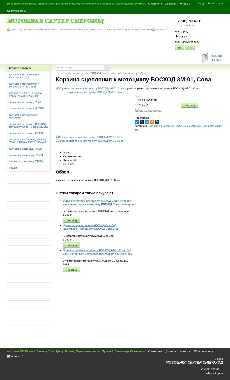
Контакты (185, 3)
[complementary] (218, 376)
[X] (142, 122)
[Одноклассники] (152, 122)
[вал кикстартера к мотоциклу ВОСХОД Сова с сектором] (97, 200)
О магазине (155, 3)
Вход (201, 3)
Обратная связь (16, 10)
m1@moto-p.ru (214, 373)
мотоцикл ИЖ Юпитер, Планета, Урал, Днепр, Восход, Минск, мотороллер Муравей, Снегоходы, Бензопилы (76, 3)
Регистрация (215, 3)
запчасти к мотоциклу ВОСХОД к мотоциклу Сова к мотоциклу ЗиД (103, 73)
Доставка (170, 3)
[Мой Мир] (147, 122)
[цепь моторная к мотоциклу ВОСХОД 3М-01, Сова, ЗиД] (97, 250)
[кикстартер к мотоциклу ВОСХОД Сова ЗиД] (89, 225)
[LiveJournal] (157, 122)
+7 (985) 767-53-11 (189, 21)
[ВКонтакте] (137, 122)
